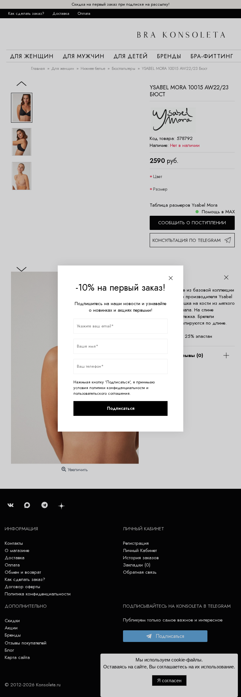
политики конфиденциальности (117, 388)
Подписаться (120, 408)
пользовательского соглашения (101, 393)
